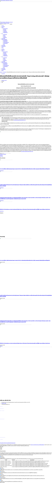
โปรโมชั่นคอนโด (5, 32)
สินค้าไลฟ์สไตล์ (5, 40)
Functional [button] (1, 467)
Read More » (2, 170)
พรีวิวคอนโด (2, 412)
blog (4, 44)
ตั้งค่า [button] (0, 446)
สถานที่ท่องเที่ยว (5, 43)
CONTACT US (3, 441)
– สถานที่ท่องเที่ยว (2, 430)
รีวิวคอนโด (4, 29)
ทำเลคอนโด (4, 30)
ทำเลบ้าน (4, 36)
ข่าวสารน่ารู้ (3, 26)
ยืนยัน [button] (2, 446)
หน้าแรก (3, 25)
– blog (1, 427)
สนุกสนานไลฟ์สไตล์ (4, 39)
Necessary (2, 456)
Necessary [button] (1, 455)
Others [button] (1, 479)
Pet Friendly (3, 45)
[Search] (10, 153)
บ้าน (2, 33)
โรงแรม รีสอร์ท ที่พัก (6, 42)
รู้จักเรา (3, 47)
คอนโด (2, 27)
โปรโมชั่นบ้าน (5, 37)
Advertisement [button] (2, 476)
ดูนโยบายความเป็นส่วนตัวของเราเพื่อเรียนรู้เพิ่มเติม (37, 444)
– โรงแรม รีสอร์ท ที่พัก (3, 431)
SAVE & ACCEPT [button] (2, 482)
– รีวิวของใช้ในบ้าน (2, 429)
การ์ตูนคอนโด (5, 31)
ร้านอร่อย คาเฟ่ (5, 41)
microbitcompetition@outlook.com (20, 120)
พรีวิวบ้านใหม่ (5, 34)
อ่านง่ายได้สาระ (4, 46)
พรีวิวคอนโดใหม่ (5, 28)
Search (1, 24)
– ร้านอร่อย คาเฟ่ (2, 428)
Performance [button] (2, 470)
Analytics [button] (1, 473)
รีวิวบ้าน (4, 35)
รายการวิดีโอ (3, 38)
